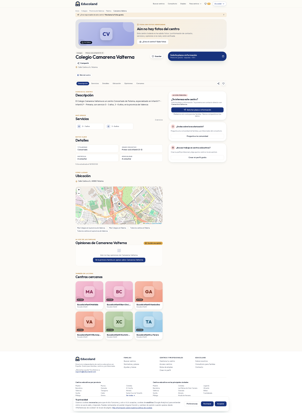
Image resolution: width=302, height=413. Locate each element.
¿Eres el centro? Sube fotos (154, 42)
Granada (104, 388)
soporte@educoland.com (86, 372)
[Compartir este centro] (218, 83)
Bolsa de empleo (166, 367)
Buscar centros (159, 4)
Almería (128, 390)
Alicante (206, 388)
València (156, 390)
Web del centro (85, 75)
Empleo (183, 4)
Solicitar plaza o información (199, 110)
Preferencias (192, 404)
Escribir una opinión (154, 243)
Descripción (83, 83)
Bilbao (205, 390)
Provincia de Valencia (96, 11)
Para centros (194, 4)
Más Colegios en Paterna (117, 228)
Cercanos (140, 83)
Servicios (95, 83)
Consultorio (172, 4)
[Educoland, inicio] (86, 3)
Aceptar (220, 404)
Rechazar (207, 404)
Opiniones (128, 83)
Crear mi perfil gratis (197, 157)
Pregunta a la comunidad (197, 136)
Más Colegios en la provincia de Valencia (91, 228)
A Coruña (129, 388)
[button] (119, 203)
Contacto (199, 367)
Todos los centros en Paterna (140, 228)
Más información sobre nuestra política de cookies (132, 408)
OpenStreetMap (157, 223)
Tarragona (104, 390)
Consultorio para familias (205, 364)
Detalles (105, 83)
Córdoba (129, 386)
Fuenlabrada (207, 393)
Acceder (218, 4)
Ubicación (117, 83)
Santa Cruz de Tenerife (134, 393)
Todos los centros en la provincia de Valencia (92, 231)
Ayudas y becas (130, 367)
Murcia (103, 386)
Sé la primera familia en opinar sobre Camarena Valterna (119, 260)
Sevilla (78, 393)
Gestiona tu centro (167, 361)
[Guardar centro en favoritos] (223, 83)
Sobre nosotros (201, 361)
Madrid (78, 386)
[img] (119, 205)
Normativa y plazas (131, 364)
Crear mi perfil (165, 370)
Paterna (108, 11)
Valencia (78, 390)
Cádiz (103, 393)
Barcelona (79, 388)
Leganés (206, 386)
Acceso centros (166, 364)
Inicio (77, 11)
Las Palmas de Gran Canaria (187, 388)
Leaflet (147, 223)
